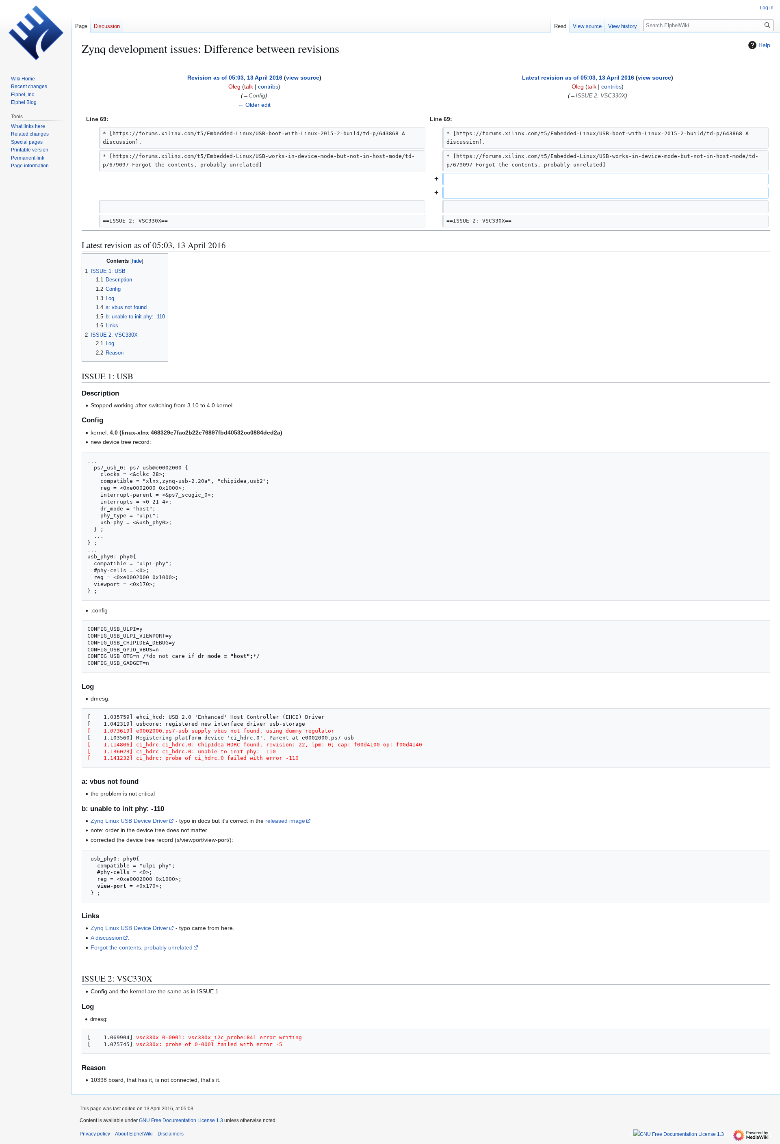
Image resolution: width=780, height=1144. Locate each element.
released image (285, 820)
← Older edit (254, 105)
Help (764, 45)
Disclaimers (171, 1134)
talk (248, 86)
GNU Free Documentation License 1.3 (181, 1120)
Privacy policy (95, 1134)
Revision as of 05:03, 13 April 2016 (234, 77)
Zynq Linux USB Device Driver (129, 820)
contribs (268, 86)
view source (302, 77)
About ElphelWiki (134, 1134)
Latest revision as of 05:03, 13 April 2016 (578, 77)
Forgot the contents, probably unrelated (142, 947)
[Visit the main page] (35, 32)
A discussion (106, 937)
